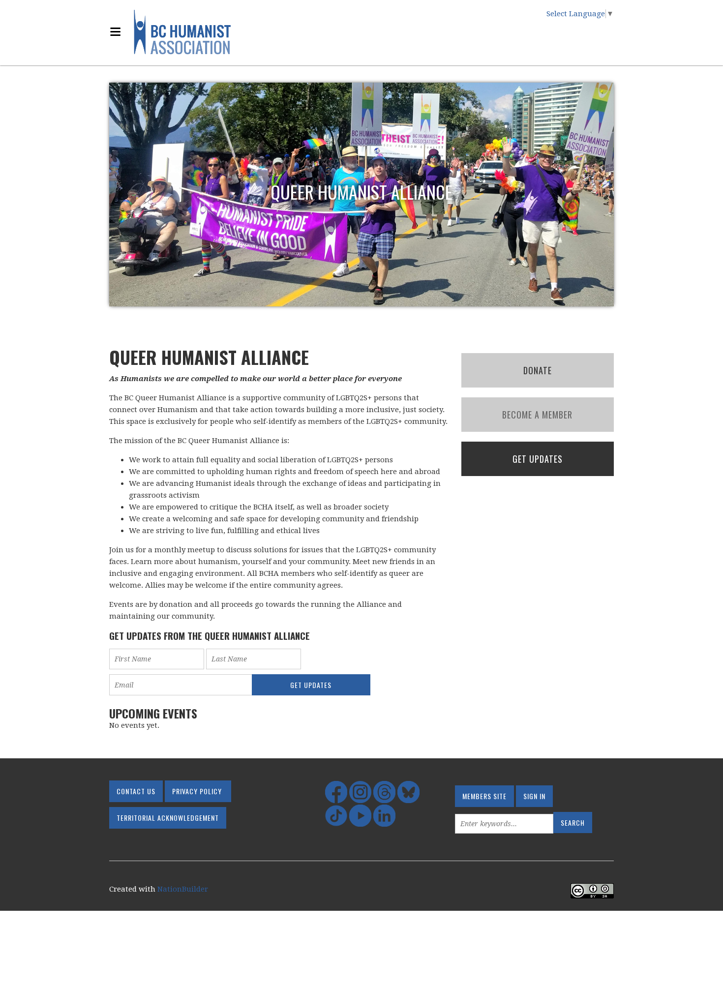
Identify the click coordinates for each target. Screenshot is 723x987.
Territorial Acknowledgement (168, 817)
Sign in (534, 796)
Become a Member (537, 414)
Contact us (136, 791)
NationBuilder (182, 889)
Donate (537, 370)
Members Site (484, 796)
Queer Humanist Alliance (361, 192)
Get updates (537, 458)
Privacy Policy (197, 791)
